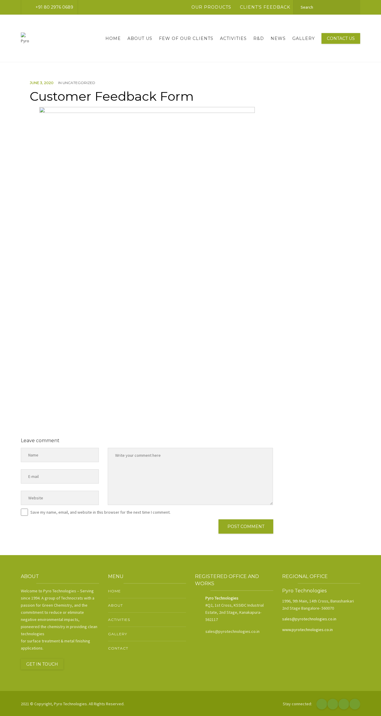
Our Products (211, 7)
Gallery (303, 38)
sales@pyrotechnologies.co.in (309, 619)
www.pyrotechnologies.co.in (307, 629)
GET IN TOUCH (42, 664)
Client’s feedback (265, 7)
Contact (118, 648)
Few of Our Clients (186, 38)
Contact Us (341, 38)
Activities (233, 38)
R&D (258, 38)
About (115, 605)
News (278, 38)
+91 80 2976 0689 (54, 7)
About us (139, 38)
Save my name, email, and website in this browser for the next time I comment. (100, 512)
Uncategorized (79, 82)
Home (113, 38)
